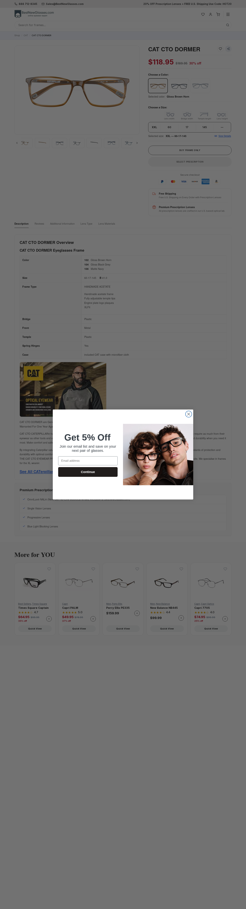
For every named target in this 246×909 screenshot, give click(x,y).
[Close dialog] (188, 414)
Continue (88, 472)
